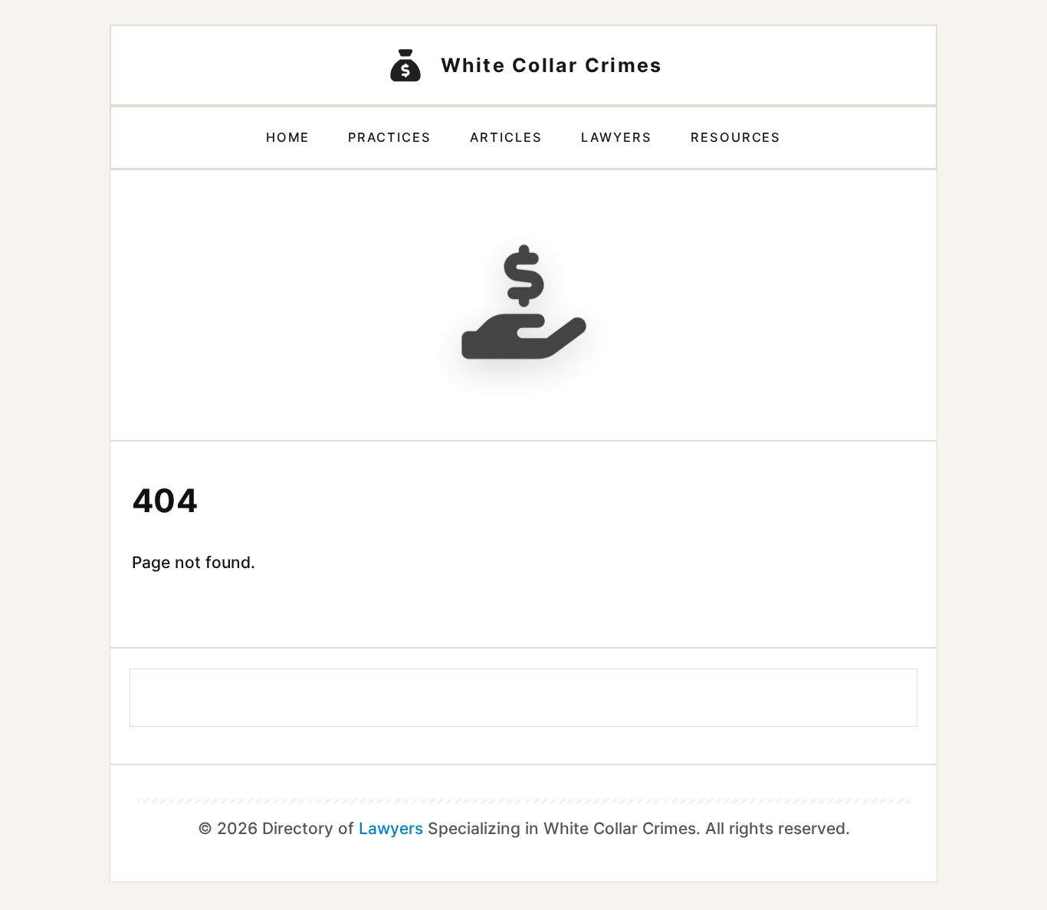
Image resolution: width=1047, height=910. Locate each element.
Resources (736, 137)
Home (288, 137)
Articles (506, 137)
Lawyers (616, 137)
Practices (390, 137)
